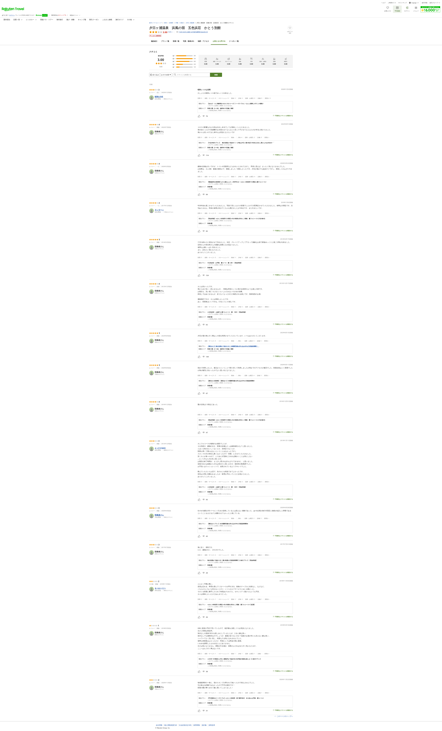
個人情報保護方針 (170, 725)
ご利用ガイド (392, 3)
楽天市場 (424, 3)
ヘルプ (383, 3)
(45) (188, 41)
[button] (172, 97)
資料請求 (212, 725)
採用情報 (196, 725)
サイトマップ (402, 3)
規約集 (204, 725)
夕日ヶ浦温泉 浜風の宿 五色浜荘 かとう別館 (185, 27)
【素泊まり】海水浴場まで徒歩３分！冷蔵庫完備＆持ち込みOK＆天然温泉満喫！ (233, 346)
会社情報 (159, 725)
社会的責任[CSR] (185, 725)
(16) (219, 41)
